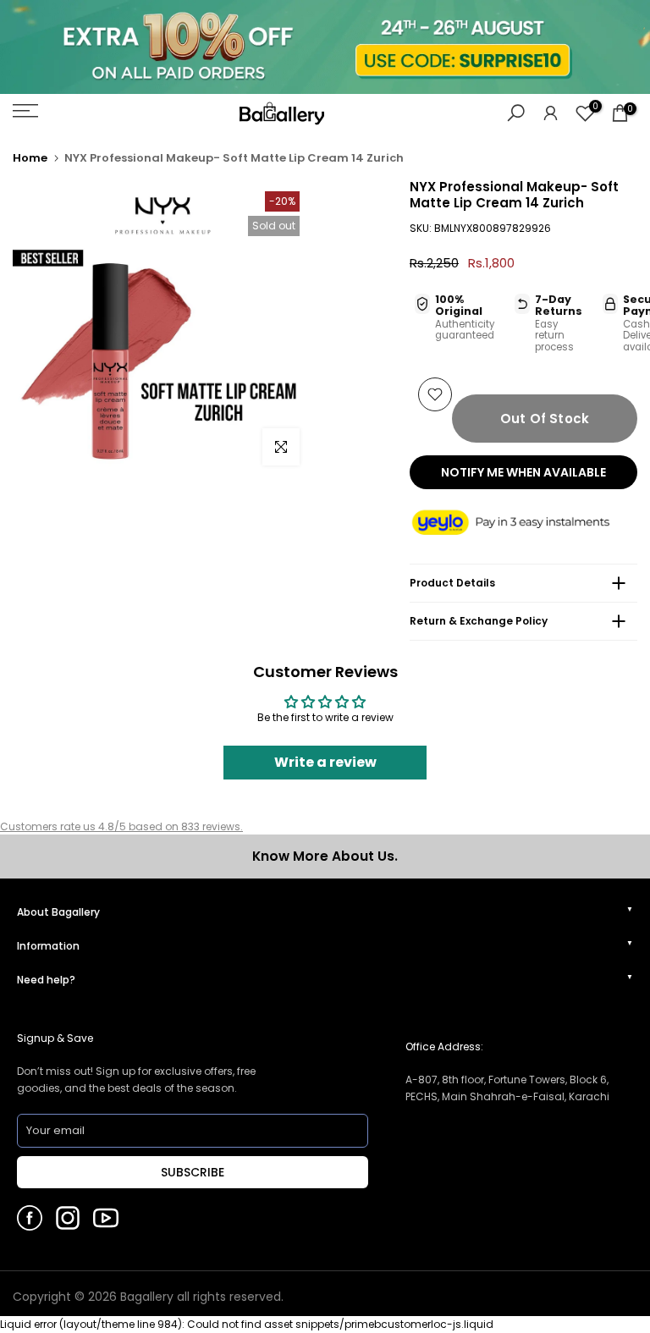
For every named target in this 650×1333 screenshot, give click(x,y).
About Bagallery (58, 912)
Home (30, 157)
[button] (523, 523)
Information (48, 946)
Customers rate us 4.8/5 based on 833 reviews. (121, 826)
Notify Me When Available (523, 472)
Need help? (46, 979)
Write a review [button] (325, 762)
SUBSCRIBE (192, 1172)
